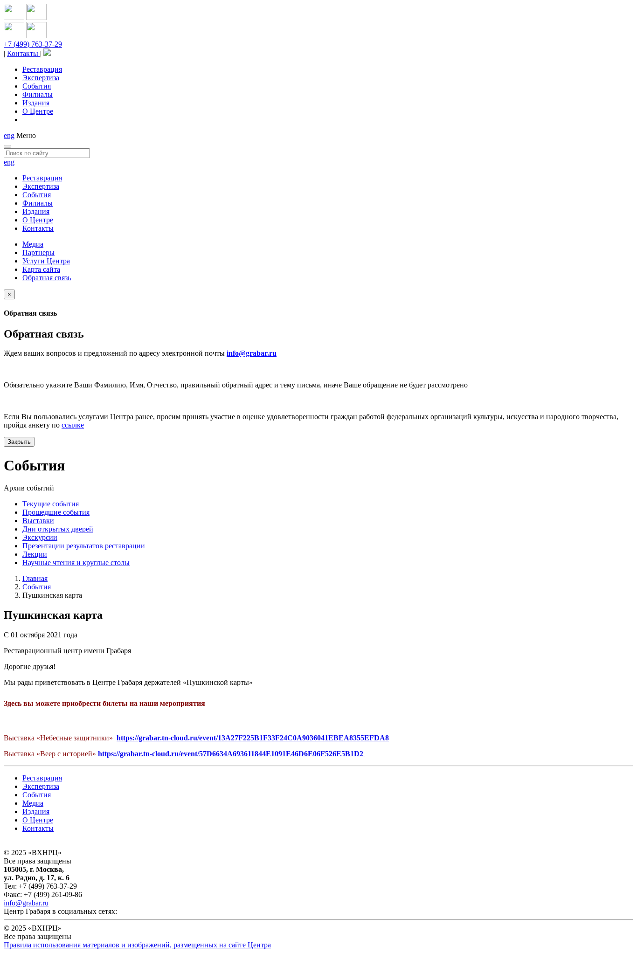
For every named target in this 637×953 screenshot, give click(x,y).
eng (9, 135)
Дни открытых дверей (57, 529)
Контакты (23, 53)
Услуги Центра (46, 261)
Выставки (38, 521)
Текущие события (50, 504)
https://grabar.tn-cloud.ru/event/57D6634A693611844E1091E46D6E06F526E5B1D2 (231, 754)
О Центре (37, 111)
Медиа (32, 244)
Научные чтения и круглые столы (76, 562)
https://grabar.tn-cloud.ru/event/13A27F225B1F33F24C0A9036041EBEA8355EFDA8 (253, 738)
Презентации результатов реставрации (83, 546)
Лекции (34, 554)
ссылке (73, 425)
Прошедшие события (56, 512)
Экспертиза (40, 78)
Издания (35, 103)
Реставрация (42, 69)
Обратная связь (46, 278)
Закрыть (19, 441)
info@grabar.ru (252, 353)
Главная (35, 578)
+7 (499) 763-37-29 (33, 44)
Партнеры (38, 252)
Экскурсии (39, 537)
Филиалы (37, 94)
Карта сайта (41, 269)
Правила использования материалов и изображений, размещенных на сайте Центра (137, 945)
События (36, 86)
